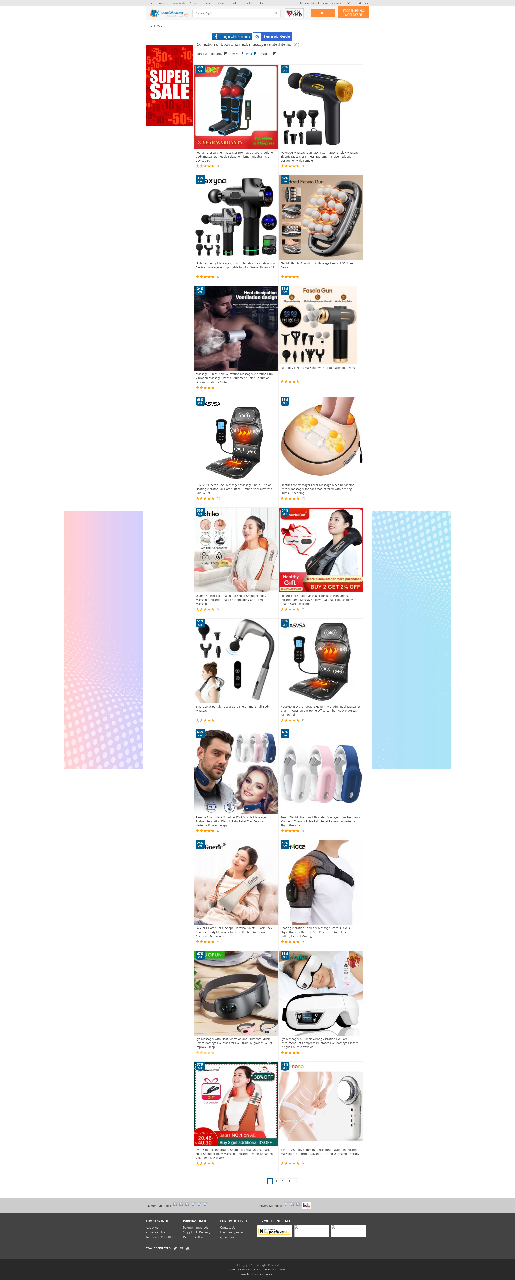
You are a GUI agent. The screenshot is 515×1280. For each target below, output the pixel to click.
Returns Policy (193, 1237)
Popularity (216, 54)
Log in (365, 3)
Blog (261, 3)
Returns (209, 3)
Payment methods (195, 1227)
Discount (266, 54)
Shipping (195, 3)
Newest (234, 54)
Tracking (235, 3)
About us (152, 1227)
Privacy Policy (155, 1232)
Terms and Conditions (161, 1237)
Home (149, 3)
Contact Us (227, 1227)
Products (163, 3)
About (221, 3)
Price (249, 54)
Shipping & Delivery (196, 1232)
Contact (249, 3)
